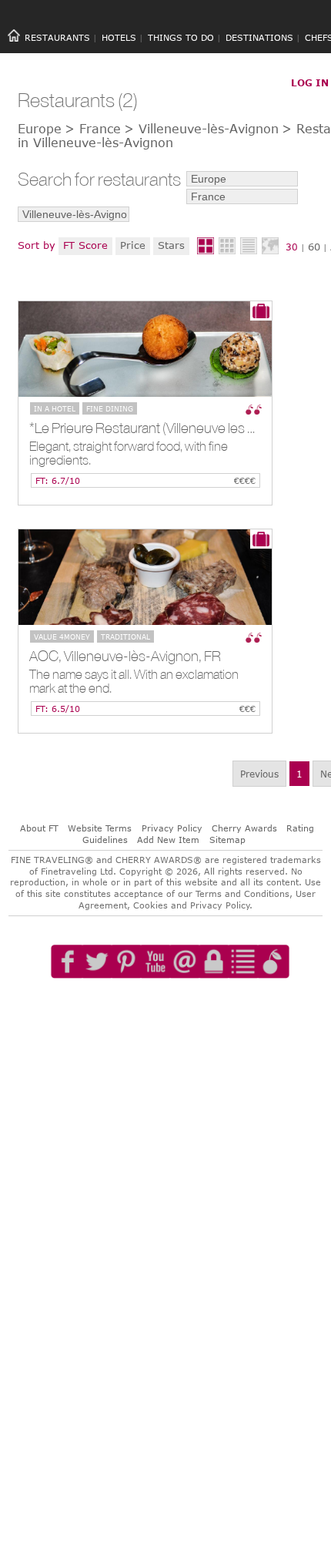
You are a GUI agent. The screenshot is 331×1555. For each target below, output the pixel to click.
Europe (40, 129)
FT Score (85, 245)
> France (93, 129)
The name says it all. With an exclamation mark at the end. (134, 681)
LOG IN (310, 82)
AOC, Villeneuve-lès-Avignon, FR (125, 655)
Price (132, 245)
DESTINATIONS (259, 37)
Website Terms (100, 828)
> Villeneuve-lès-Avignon (201, 129)
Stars (171, 245)
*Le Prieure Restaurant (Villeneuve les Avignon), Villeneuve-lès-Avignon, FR (150, 427)
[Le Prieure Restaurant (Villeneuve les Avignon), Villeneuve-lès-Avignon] (145, 349)
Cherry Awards (244, 828)
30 (292, 246)
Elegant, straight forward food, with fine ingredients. (128, 453)
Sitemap (227, 840)
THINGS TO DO (181, 37)
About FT (39, 828)
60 (314, 246)
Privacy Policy (172, 828)
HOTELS (119, 37)
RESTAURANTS (57, 37)
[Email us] (185, 1005)
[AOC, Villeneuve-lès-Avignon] (145, 577)
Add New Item (168, 840)
